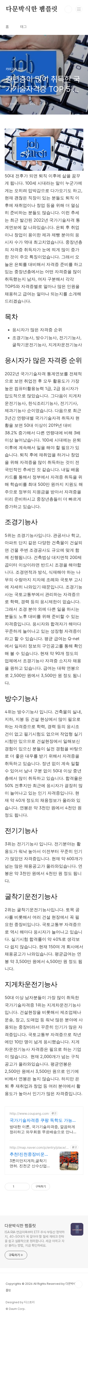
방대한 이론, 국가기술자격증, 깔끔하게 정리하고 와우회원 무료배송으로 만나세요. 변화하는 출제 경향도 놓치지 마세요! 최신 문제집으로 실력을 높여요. (43, 1129)
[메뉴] (78, 9)
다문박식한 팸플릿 (32, 9)
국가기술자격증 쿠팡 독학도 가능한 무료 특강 (43, 1120)
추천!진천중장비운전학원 (29, 1154)
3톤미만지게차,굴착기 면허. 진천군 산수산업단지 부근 (28, 1163)
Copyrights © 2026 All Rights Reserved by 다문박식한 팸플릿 (44, 1287)
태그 (23, 27)
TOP (78, 1284)
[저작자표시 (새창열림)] (52, 1187)
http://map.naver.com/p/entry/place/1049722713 (39, 1147)
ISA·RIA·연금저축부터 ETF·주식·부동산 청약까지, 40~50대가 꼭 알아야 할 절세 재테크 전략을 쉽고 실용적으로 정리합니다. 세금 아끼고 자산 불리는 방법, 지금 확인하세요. (35, 1238)
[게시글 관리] (24, 1186)
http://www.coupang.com (29, 1113)
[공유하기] (19, 1186)
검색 (68, 9)
